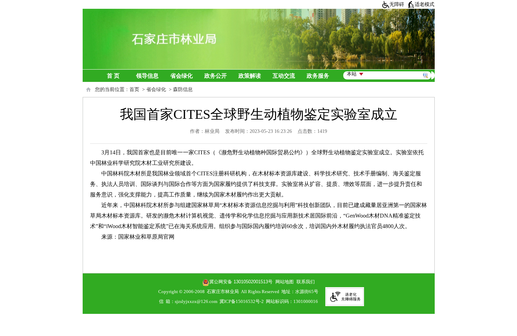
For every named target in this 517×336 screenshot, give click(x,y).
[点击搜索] (427, 67)
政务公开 (215, 76)
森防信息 (183, 89)
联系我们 (305, 281)
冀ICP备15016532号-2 (241, 301)
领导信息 (147, 76)
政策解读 (249, 76)
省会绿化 (181, 76)
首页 (134, 89)
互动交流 (284, 76)
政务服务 (318, 76)
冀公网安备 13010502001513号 (241, 281)
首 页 (113, 76)
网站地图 (283, 281)
